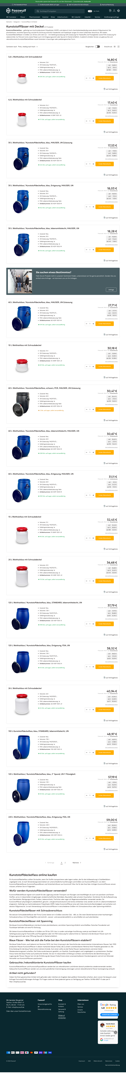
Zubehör (88, 17)
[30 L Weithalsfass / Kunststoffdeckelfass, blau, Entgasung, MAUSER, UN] (63, 201)
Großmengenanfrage (111, 17)
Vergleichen (89, 47)
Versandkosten (114, 62)
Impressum (82, 1061)
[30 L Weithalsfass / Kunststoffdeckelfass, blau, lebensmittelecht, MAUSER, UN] (63, 244)
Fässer (22, 17)
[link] (49, 862)
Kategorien (17, 21)
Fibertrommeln (34, 17)
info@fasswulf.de (19, 982)
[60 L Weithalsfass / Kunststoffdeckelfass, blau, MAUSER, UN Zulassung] (63, 318)
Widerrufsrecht (98, 1061)
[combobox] (60, 11)
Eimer (53, 17)
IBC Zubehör (76, 17)
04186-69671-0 (18, 1002)
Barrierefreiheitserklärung (112, 1065)
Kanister (45, 17)
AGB (89, 1061)
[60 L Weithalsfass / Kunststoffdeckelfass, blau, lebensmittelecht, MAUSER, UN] (63, 447)
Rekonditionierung (44, 1009)
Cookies (117, 1061)
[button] (118, 10)
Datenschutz (108, 1061)
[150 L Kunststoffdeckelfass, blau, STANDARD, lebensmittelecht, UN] (63, 747)
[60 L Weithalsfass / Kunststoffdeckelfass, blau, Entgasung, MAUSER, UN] (63, 490)
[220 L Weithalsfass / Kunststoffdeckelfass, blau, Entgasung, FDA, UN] (63, 833)
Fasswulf (13, 1061)
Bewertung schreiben (109, 1014)
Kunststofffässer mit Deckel (29, 21)
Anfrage (111, 290)
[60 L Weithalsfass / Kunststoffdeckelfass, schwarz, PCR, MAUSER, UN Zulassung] (63, 404)
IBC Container (11, 17)
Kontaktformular (25, 1011)
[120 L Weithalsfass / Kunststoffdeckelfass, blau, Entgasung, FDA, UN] (63, 661)
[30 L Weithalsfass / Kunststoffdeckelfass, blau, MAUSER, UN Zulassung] (63, 158)
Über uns (80, 1004)
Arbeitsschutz (62, 17)
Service (97, 17)
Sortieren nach (11, 47)
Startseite (9, 21)
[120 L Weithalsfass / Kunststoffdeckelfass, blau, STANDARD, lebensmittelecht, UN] (63, 618)
